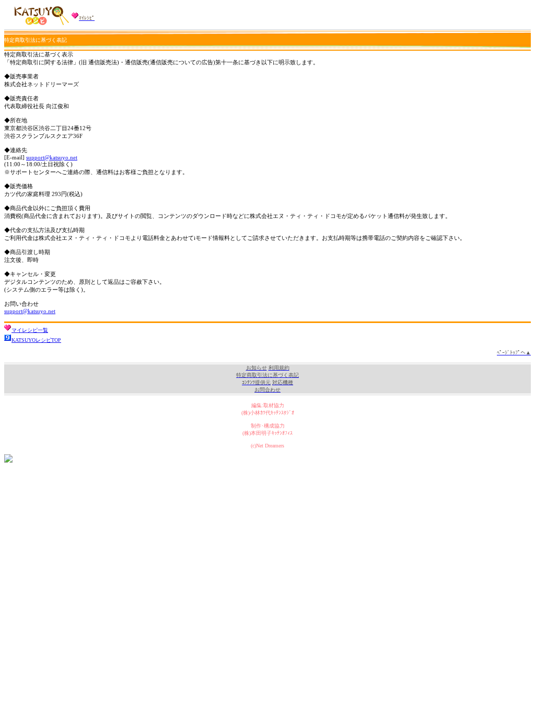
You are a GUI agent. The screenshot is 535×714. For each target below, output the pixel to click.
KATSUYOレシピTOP (36, 340)
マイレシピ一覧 (29, 330)
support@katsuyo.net (51, 157)
